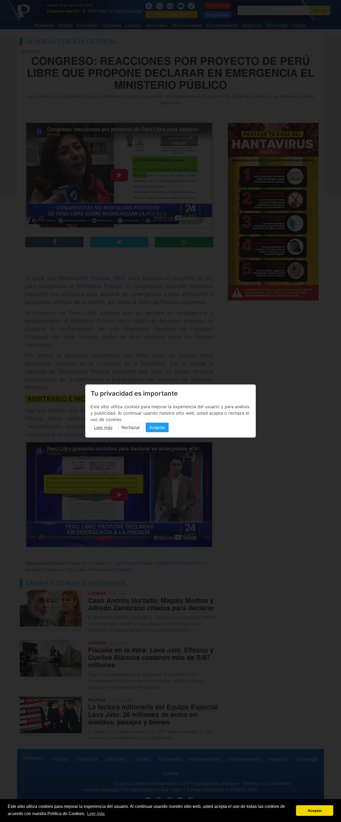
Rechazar (130, 427)
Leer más (103, 427)
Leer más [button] (96, 813)
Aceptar (157, 427)
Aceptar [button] (315, 810)
